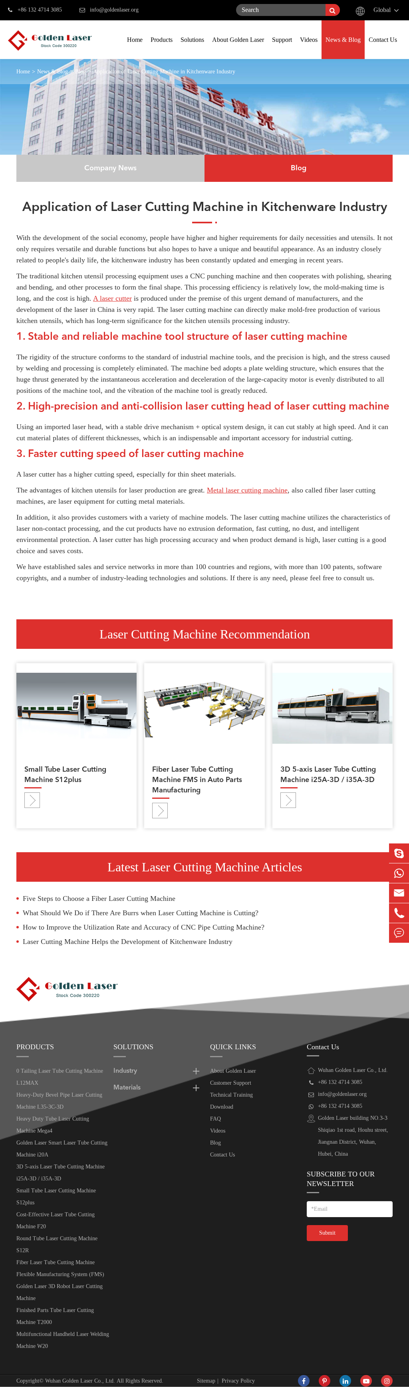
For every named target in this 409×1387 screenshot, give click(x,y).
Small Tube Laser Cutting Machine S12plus (65, 775)
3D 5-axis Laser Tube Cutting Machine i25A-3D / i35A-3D (328, 775)
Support (282, 39)
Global (382, 9)
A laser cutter (112, 298)
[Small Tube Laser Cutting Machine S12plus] (76, 708)
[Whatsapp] (399, 873)
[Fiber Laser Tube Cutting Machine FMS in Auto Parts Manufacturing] (204, 708)
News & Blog (343, 39)
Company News (110, 168)
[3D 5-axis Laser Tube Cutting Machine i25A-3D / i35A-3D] (332, 708)
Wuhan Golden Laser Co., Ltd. (80, 1381)
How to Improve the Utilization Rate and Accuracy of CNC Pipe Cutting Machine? (143, 927)
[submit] (333, 10)
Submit (327, 1233)
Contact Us (383, 39)
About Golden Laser (238, 39)
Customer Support (230, 1083)
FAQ (215, 1119)
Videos (309, 39)
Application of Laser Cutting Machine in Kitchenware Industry (164, 72)
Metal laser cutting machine (247, 490)
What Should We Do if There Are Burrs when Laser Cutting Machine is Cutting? (140, 913)
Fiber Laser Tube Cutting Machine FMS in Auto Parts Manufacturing (197, 780)
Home (135, 39)
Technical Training (231, 1095)
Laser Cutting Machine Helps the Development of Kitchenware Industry (127, 942)
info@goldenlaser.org (114, 10)
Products (162, 39)
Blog (80, 72)
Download (221, 1107)
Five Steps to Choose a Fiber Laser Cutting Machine (99, 898)
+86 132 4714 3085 (40, 10)
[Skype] (399, 853)
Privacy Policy (238, 1381)
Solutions (192, 39)
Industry (125, 1071)
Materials (127, 1088)
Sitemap (206, 1381)
